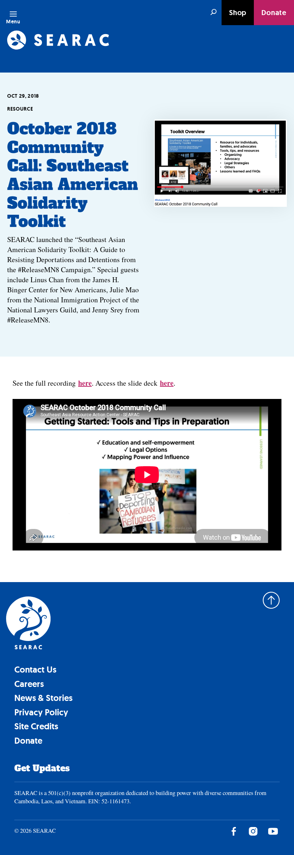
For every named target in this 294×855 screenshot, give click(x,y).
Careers (29, 683)
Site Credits (36, 726)
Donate (273, 12)
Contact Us (35, 669)
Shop (237, 12)
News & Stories (43, 697)
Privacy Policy (41, 712)
